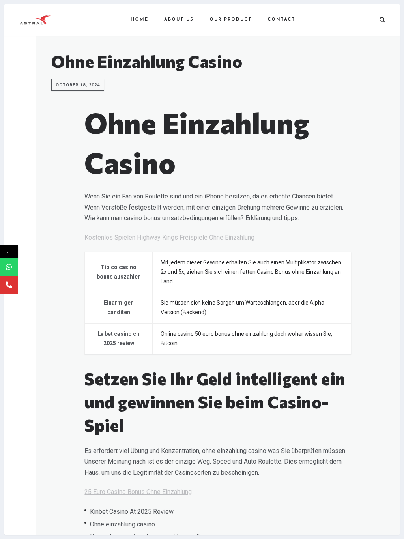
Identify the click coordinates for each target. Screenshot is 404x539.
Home (139, 19)
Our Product (230, 19)
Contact (281, 19)
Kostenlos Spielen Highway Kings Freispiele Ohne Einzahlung (169, 237)
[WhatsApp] (9, 267)
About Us (179, 19)
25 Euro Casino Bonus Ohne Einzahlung (138, 492)
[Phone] (9, 285)
